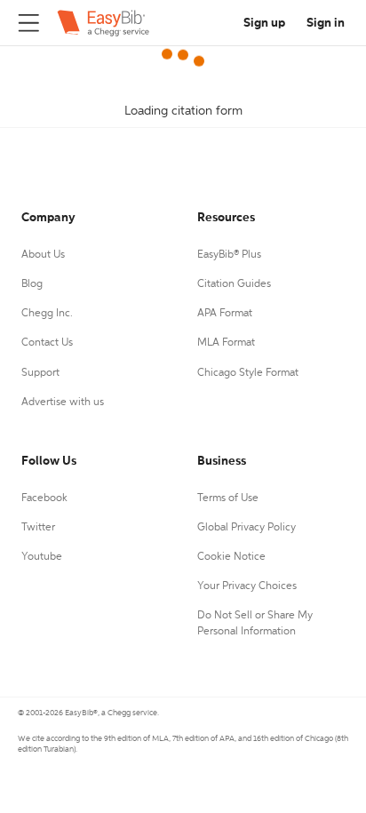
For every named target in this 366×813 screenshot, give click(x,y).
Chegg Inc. (47, 313)
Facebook (44, 498)
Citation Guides (234, 284)
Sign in (325, 23)
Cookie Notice (231, 557)
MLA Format (226, 343)
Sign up (264, 23)
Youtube (41, 557)
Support (40, 373)
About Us (43, 255)
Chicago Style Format (247, 373)
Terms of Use (228, 498)
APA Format (224, 313)
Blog (32, 284)
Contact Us (47, 343)
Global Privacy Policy (246, 527)
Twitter (38, 527)
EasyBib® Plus (229, 255)
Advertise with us (62, 402)
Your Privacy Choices (247, 586)
